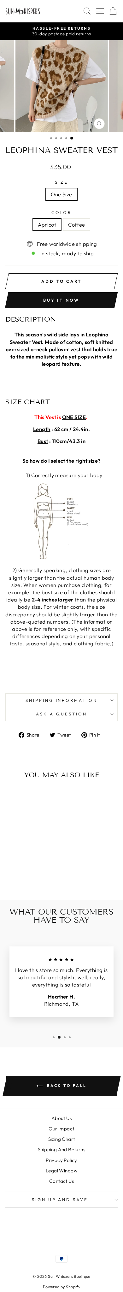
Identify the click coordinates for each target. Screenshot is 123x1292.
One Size (61, 194)
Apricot (47, 224)
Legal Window (61, 1171)
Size (61, 182)
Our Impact (61, 1129)
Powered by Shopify (61, 1286)
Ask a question (61, 713)
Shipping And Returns (61, 1150)
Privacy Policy (61, 1160)
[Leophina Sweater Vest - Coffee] (30, 878)
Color (61, 212)
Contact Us (61, 1181)
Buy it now (61, 300)
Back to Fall (66, 1085)
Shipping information (62, 700)
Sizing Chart (61, 1139)
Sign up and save (60, 1199)
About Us (61, 1118)
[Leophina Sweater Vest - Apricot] (23, 878)
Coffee (76, 224)
